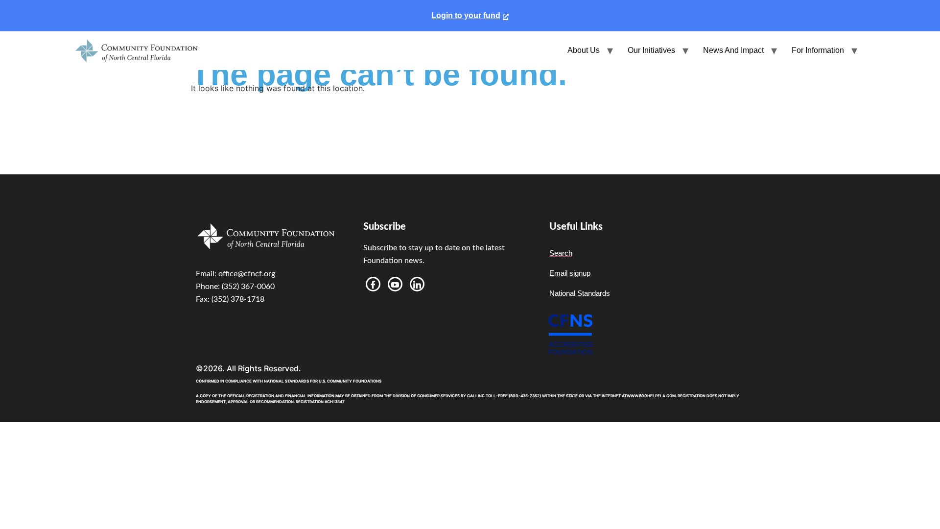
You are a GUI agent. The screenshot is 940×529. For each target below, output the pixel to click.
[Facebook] (373, 284)
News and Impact (733, 50)
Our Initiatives (651, 50)
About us (583, 50)
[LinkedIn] (417, 284)
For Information (818, 50)
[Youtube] (395, 284)
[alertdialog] (470, 15)
